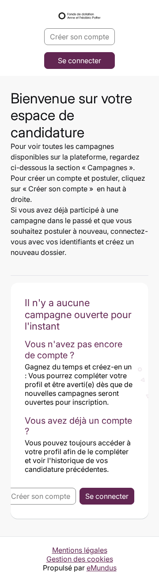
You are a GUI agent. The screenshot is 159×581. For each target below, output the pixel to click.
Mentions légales (79, 550)
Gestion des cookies (79, 558)
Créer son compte (79, 36)
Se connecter (79, 60)
